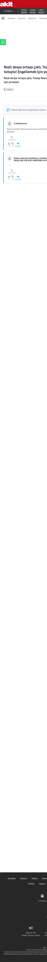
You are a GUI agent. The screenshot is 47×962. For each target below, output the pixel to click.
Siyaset (21, 18)
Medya (31, 883)
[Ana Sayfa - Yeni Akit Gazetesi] (6, 4)
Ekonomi (32, 18)
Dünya (35, 878)
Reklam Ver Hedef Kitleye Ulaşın (31, 934)
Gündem (11, 18)
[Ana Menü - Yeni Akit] (3, 18)
